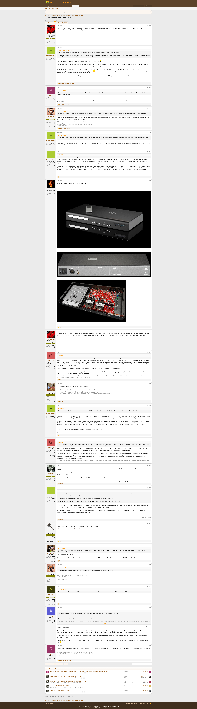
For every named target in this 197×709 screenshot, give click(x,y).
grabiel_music (145, 682)
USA (54, 43)
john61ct (52, 673)
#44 (150, 108)
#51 (150, 405)
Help (148, 703)
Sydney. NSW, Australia (52, 369)
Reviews (59, 6)
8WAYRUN (106, 707)
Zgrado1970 (49, 20)
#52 (150, 439)
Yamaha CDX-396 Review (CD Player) (61, 686)
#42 (150, 47)
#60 (150, 645)
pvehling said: (61, 408)
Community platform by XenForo (90, 706)
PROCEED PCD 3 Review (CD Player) (60, 690)
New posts (47, 8)
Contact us (127, 703)
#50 (150, 383)
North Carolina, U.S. (51, 541)
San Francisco (52, 561)
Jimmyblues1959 (144, 677)
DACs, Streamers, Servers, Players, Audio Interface (72, 673)
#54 (150, 487)
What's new (83, 6)
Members (100, 6)
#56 (150, 545)
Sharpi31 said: (61, 490)
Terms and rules (134, 703)
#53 (150, 465)
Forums (75, 6)
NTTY (51, 678)
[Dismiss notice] (150, 12)
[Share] (148, 26)
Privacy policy (143, 703)
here (116, 12)
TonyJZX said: (61, 611)
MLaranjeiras (145, 692)
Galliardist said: (61, 90)
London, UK (53, 622)
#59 (150, 607)
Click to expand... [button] (104, 623)
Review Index (67, 6)
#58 (150, 586)
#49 (150, 352)
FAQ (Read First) (51, 6)
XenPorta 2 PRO (92, 707)
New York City (52, 402)
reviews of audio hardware (73, 12)
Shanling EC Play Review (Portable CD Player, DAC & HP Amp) (68, 681)
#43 (150, 87)
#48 (150, 331)
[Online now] (51, 551)
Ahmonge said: (61, 135)
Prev (48, 22)
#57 (150, 564)
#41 (150, 25)
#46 (150, 151)
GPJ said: (60, 154)
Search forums (54, 8)
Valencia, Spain (52, 126)
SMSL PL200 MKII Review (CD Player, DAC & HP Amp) (66, 676)
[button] (87, 6)
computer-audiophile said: (64, 50)
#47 (150, 180)
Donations (92, 6)
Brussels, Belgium (51, 604)
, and (65, 128)
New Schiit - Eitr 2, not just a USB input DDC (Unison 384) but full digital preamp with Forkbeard (79, 671)
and (66, 83)
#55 (150, 523)
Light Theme (50, 703)
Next (65, 22)
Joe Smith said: (61, 589)
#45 (150, 132)
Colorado (53, 660)
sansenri (146, 687)
